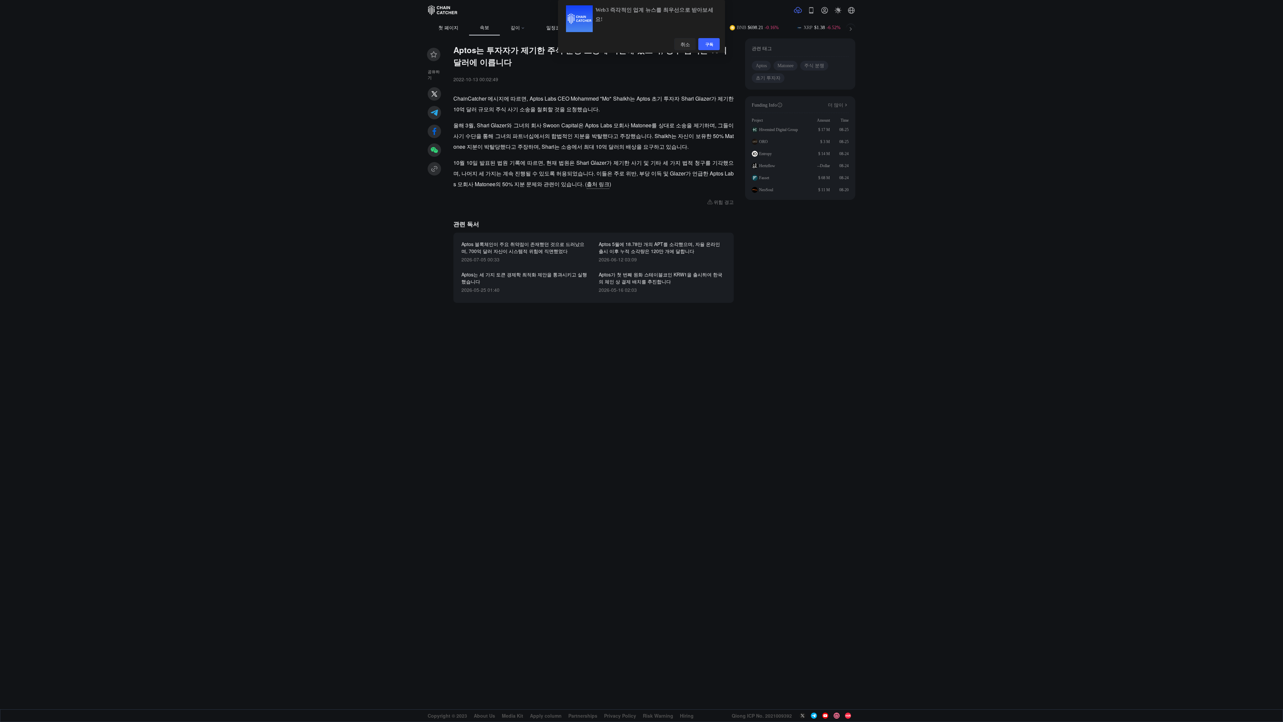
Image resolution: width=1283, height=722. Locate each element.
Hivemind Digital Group (778, 129)
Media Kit (512, 715)
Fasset (764, 177)
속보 (484, 27)
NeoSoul (766, 190)
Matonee (785, 65)
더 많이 (835, 105)
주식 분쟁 (814, 65)
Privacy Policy (620, 715)
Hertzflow (767, 165)
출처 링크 (598, 184)
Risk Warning (658, 715)
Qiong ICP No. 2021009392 (762, 715)
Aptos (761, 65)
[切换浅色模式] (838, 10)
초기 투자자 (768, 78)
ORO (763, 141)
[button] (851, 10)
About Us (484, 715)
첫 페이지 (448, 27)
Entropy (765, 153)
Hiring (687, 715)
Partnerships (582, 715)
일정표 (553, 27)
